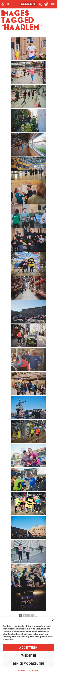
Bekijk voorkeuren (28, 663)
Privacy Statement (33, 670)
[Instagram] (7, 4)
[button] (52, 620)
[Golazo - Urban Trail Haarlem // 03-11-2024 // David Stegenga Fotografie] (28, 48)
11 (32, 616)
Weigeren (28, 655)
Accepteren (28, 647)
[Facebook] (2, 4)
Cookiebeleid (21, 670)
